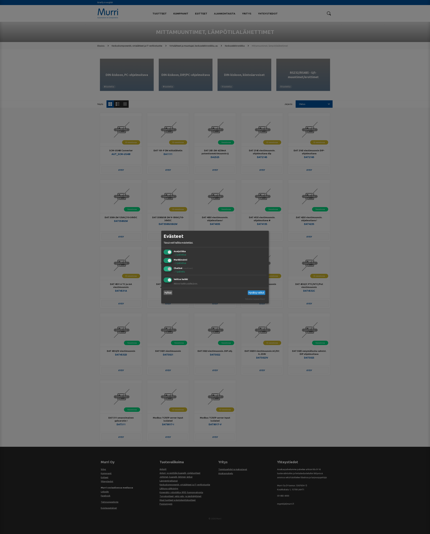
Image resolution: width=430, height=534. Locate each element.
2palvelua (180, 254)
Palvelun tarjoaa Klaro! (255, 299)
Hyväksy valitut (256, 292)
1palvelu (179, 271)
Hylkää (168, 292)
